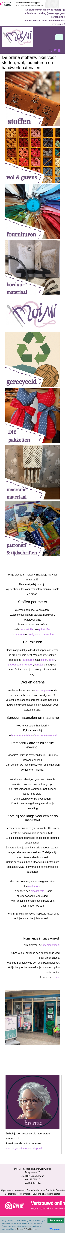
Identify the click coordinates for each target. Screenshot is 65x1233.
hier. (57, 977)
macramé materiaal (46, 735)
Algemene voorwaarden (12, 1190)
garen (52, 659)
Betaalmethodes (35, 1190)
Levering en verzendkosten (46, 1193)
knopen (29, 664)
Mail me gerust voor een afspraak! (24, 1148)
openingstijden (50, 945)
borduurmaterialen (21, 735)
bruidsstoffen (27, 629)
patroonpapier (16, 664)
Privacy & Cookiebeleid (27, 1229)
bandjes (38, 664)
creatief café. (38, 891)
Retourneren (24, 1193)
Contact (50, 1190)
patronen (20, 634)
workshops (34, 886)
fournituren (28, 659)
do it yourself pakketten (41, 634)
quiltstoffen (44, 629)
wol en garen (43, 690)
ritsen (44, 659)
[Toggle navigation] (59, 37)
